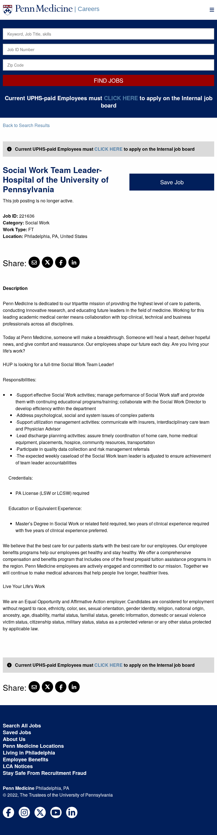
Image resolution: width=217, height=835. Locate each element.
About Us (14, 739)
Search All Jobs (22, 725)
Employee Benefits (25, 759)
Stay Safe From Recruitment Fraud (44, 773)
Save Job (172, 182)
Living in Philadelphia (29, 752)
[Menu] (212, 9)
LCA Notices (18, 766)
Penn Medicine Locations (33, 745)
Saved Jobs (17, 732)
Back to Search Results (26, 125)
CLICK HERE (121, 98)
